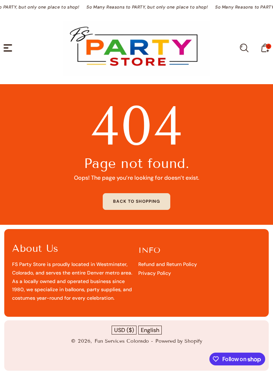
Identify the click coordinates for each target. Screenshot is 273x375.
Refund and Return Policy (167, 264)
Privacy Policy (154, 273)
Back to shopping (136, 201)
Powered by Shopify (178, 341)
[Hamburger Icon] (8, 48)
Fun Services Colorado (122, 341)
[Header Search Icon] (244, 48)
